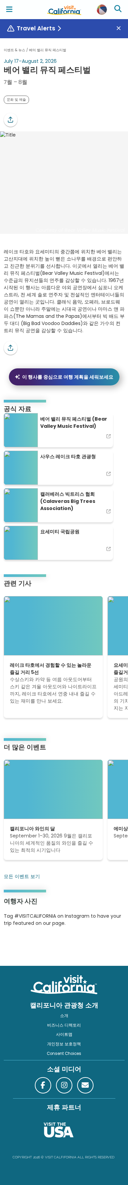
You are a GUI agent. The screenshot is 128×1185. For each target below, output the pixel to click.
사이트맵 (64, 1034)
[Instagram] (13, 944)
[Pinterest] (22, 944)
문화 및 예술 (16, 99)
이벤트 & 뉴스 (14, 50)
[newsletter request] (85, 1085)
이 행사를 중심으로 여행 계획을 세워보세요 (67, 376)
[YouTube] (31, 944)
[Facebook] (43, 1085)
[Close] (121, 28)
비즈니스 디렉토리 (64, 1025)
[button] (10, 120)
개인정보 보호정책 (64, 1044)
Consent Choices (64, 1053)
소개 (64, 1015)
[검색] (119, 9)
